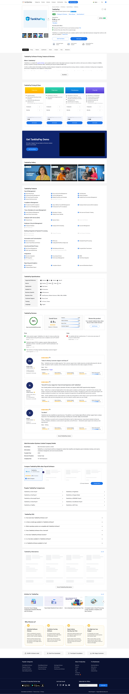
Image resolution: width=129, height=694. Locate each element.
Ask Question (60, 2)
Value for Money (64, 320)
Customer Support (65, 326)
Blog (66, 2)
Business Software (55, 6)
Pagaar (51, 369)
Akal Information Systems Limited (62, 11)
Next (48, 18)
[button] (64, 518)
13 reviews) (36, 475)
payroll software (40, 63)
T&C (80, 27)
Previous (22, 18)
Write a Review (72, 14)
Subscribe (103, 685)
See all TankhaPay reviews (64, 436)
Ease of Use (63, 323)
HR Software (63, 6)
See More (64, 74)
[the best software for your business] (27, 2)
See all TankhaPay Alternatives (64, 587)
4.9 (79, 317)
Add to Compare (30, 478)
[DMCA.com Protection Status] (42, 686)
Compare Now (97, 483)
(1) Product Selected (84, 483)
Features (63, 317)
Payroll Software (70, 6)
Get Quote (78, 38)
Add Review (94, 326)
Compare (54, 2)
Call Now (101, 18)
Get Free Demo (60, 38)
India (96, 2)
